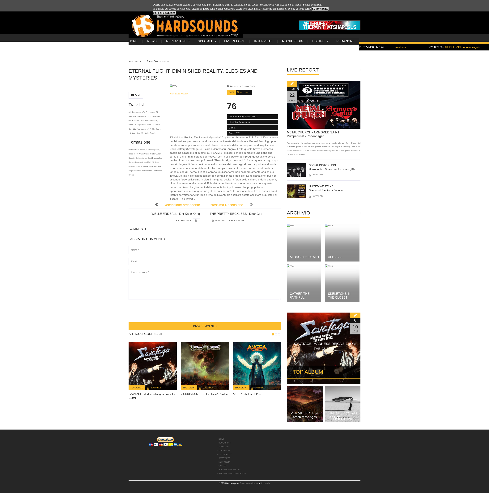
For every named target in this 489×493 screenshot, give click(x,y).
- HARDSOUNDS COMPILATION (231, 473)
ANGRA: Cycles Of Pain (247, 394)
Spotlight (189, 387)
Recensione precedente (182, 205)
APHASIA (335, 257)
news (152, 41)
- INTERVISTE (223, 458)
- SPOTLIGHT (223, 447)
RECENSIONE (183, 220)
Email (138, 95)
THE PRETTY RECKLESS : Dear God (236, 213)
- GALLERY (222, 466)
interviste (263, 41)
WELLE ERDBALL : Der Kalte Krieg (175, 213)
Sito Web (265, 483)
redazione (345, 41)
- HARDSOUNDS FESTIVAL (229, 470)
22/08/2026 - (433, 47)
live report (234, 41)
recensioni (175, 41)
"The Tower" (186, 198)
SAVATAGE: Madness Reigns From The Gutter (325, 346)
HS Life (318, 41)
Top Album (136, 387)
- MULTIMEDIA (223, 462)
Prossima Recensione (227, 205)
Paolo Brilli (248, 86)
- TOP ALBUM (223, 450)
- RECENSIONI (224, 443)
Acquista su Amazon (179, 94)
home (133, 41)
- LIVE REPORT (224, 454)
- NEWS (220, 439)
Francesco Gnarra (249, 483)
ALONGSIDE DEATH (304, 257)
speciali (205, 41)
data (231, 92)
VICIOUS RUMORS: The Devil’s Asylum (204, 394)
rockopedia (292, 41)
